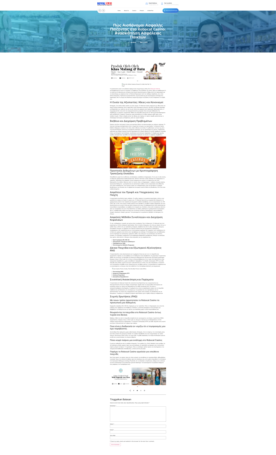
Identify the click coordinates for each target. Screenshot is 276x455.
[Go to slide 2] (138, 386)
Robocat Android (155, 88)
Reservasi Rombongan (171, 10)
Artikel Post (150, 11)
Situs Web (112, 435)
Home (119, 11)
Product (142, 11)
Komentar (113, 405)
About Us (126, 11)
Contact (134, 11)
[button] (111, 71)
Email (112, 429)
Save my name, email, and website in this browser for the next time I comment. (132, 441)
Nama (112, 424)
